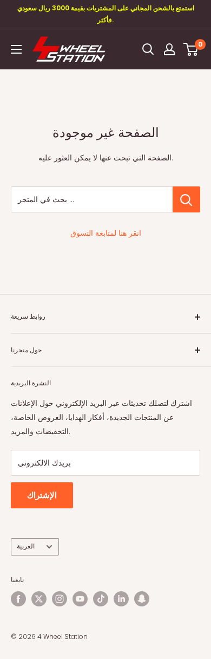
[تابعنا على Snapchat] (141, 598)
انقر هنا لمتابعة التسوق (105, 233)
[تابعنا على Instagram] (59, 598)
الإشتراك (42, 495)
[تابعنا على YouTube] (80, 598)
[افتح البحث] (148, 49)
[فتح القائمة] (16, 49)
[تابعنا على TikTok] (100, 598)
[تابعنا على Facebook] (18, 598)
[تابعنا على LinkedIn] (121, 598)
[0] (191, 49)
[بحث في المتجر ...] (186, 199)
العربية (26, 546)
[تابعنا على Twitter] (39, 598)
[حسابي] (169, 49)
